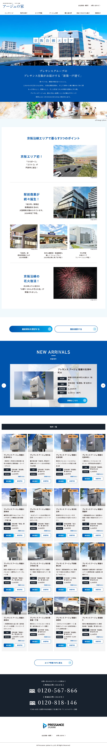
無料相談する (76, 329)
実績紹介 (98, 13)
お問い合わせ (95, 5)
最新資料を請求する (31, 329)
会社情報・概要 (83, 5)
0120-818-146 (56, 702)
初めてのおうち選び (83, 13)
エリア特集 (38, 13)
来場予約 (19, 481)
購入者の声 (68, 13)
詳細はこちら (72, 400)
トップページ (9, 13)
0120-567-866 (57, 690)
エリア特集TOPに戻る (53, 663)
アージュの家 (53, 13)
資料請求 (8, 481)
